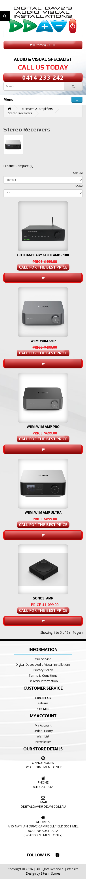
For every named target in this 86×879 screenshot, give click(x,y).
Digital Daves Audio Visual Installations (43, 664)
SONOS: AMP (43, 598)
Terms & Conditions (43, 675)
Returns (43, 703)
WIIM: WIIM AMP (43, 341)
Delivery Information (43, 681)
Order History (43, 731)
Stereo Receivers (20, 113)
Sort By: (78, 173)
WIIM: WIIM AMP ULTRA (43, 512)
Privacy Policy (43, 670)
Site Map (43, 709)
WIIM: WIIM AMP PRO (43, 427)
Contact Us (43, 698)
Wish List (43, 736)
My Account (43, 725)
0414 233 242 (43, 77)
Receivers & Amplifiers (37, 109)
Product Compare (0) (18, 166)
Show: (79, 186)
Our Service (43, 659)
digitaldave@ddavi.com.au (43, 806)
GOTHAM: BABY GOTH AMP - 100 (43, 255)
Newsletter (43, 742)
